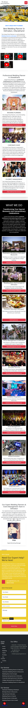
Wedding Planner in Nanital (9, 696)
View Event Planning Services (14, 159)
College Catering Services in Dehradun (11, 680)
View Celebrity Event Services (14, 191)
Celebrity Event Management (14, 432)
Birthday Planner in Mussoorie (9, 692)
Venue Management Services (14, 346)
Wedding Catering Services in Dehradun (12, 676)
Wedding (4, 650)
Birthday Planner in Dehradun (9, 698)
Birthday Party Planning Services (14, 373)
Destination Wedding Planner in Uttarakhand (13, 682)
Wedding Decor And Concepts (9, 674)
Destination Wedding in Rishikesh (10, 689)
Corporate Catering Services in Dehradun (12, 678)
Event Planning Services (14, 492)
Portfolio (4, 655)
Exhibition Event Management (13, 462)
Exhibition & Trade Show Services (14, 403)
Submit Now (14, 626)
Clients (4, 652)
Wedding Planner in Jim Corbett (10, 700)
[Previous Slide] (2, 13)
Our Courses (3, 657)
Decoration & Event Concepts (14, 290)
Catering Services (14, 320)
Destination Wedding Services (13, 262)
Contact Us (3, 661)
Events (4, 648)
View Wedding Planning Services (14, 125)
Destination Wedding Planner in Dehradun (12, 669)
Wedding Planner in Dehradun (9, 36)
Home (3, 646)
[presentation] (12, 519)
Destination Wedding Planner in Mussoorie (13, 672)
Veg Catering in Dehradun (8, 694)
